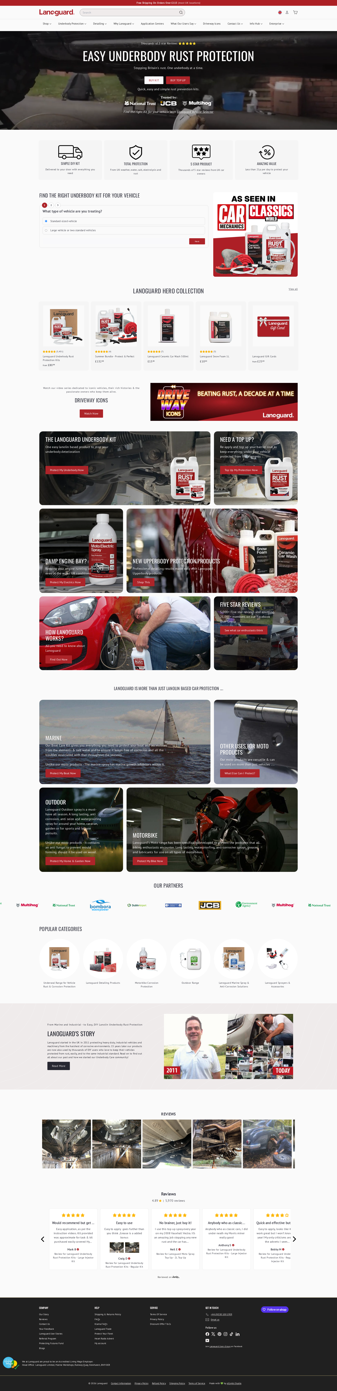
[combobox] (132, 12)
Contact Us (234, 23)
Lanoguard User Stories (50, 1333)
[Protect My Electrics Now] (81, 551)
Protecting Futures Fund (51, 1343)
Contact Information (121, 1383)
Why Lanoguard (123, 23)
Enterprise (275, 23)
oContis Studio (234, 1383)
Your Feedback (46, 1328)
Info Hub (255, 23)
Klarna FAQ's (101, 1324)
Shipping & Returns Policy (108, 1314)
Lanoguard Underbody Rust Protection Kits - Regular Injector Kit (278, 1257)
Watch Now (91, 413)
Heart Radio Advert (104, 1338)
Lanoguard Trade (103, 1328)
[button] (66, 1144)
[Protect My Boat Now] (124, 742)
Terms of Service (197, 1383)
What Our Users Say (182, 23)
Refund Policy (159, 1383)
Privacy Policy (157, 1319)
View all (293, 289)
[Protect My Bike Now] (212, 830)
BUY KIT (154, 80)
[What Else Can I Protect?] (256, 742)
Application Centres (152, 23)
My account (100, 1343)
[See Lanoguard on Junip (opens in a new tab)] (175, 1277)
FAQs (97, 1319)
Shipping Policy (177, 1383)
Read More (58, 1066)
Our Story (44, 1314)
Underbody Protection (71, 23)
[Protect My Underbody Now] (124, 468)
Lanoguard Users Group (220, 1346)
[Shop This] (212, 551)
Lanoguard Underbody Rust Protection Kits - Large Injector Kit (73, 1257)
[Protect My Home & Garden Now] (81, 830)
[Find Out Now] (124, 633)
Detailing (99, 23)
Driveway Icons (212, 23)
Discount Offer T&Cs (160, 1324)
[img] (78, 1249)
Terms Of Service (158, 1314)
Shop (46, 23)
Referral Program (47, 1338)
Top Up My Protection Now (241, 470)
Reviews (43, 1319)
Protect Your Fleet (104, 1333)
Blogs (42, 1348)
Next (197, 241)
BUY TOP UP (178, 80)
